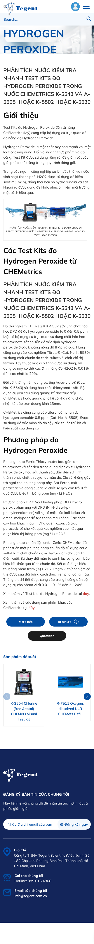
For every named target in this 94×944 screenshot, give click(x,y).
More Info (26, 622)
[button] (87, 696)
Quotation (47, 636)
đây (86, 593)
